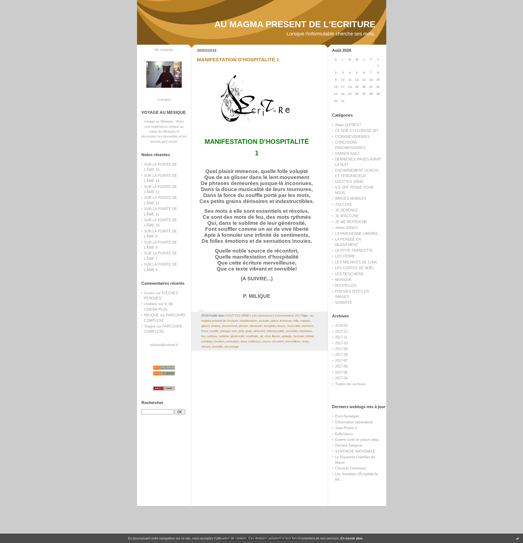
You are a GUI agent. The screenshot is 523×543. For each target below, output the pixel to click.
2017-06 (341, 366)
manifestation (248, 320)
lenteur (215, 325)
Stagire (149, 326)
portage (225, 331)
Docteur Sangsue (348, 445)
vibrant (205, 346)
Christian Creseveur (350, 468)
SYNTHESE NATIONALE (355, 451)
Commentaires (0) (287, 315)
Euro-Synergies (347, 416)
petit (241, 331)
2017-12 (341, 331)
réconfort (278, 341)
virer (267, 336)
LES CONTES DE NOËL (354, 268)
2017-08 (341, 355)
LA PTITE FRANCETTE (354, 250)
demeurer (256, 325)
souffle (214, 331)
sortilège (206, 341)
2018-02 (341, 325)
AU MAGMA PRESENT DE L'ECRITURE (294, 24)
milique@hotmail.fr (164, 345)
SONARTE (343, 303)
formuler (298, 336)
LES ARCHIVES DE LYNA (356, 262)
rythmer (212, 336)
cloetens (150, 304)
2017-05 (341, 372)
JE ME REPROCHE (351, 222)
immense (286, 320)
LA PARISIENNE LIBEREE (356, 234)
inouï (244, 341)
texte (305, 341)
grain (248, 331)
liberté (276, 336)
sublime (224, 336)
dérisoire (259, 331)
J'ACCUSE (343, 204)
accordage (231, 346)
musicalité (293, 325)
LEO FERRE (345, 256)
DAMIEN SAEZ (347, 153)
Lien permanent (262, 315)
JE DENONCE (346, 210)
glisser (205, 325)
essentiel (291, 331)
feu (203, 336)
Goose (149, 293)
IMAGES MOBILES (350, 198)
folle (296, 320)
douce (281, 325)
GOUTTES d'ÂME (349, 182)
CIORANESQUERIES (352, 137)
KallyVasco (344, 434)
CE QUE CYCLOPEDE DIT (356, 131)
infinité (310, 336)
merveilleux (292, 341)
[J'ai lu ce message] (517, 538)
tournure (307, 325)
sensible (217, 346)
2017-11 (341, 337)
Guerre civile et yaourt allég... (358, 440)
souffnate (252, 336)
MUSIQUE (343, 280)
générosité (237, 336)
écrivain (264, 320)
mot (234, 331)
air (261, 336)
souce (266, 341)
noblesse (254, 341)
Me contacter (164, 49)
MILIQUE (151, 315)
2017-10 (341, 343)
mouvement (229, 325)
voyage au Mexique (158, 121)
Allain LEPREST (348, 125)
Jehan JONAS (346, 228)
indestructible (275, 331)
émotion (219, 341)
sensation (232, 341)
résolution (305, 331)
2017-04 (341, 378)
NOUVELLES (345, 285)
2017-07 (341, 361)
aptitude (286, 336)
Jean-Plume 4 (346, 428)
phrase (243, 325)
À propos (164, 99)
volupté (305, 320)
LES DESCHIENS (349, 274)
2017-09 (341, 349)
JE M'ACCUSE (347, 216)
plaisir (274, 320)
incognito (270, 325)
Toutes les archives (350, 384)
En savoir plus (351, 538)
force (204, 331)
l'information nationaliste (354, 422)
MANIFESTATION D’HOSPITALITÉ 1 (238, 59)
